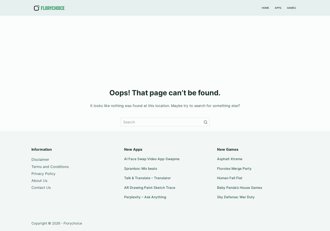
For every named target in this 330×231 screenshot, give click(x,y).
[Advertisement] (165, 49)
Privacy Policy (43, 173)
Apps (278, 7)
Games (291, 7)
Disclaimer (40, 159)
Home (265, 7)
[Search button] (205, 122)
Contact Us (41, 187)
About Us (39, 180)
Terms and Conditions (50, 166)
